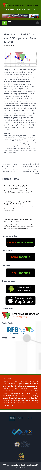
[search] (37, 22)
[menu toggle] (9, 23)
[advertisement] (20, 16)
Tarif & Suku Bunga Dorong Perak (15, 186)
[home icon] (4, 23)
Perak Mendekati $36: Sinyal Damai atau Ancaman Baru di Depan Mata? (18, 221)
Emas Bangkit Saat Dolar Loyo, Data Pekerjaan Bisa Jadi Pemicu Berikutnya (20, 203)
